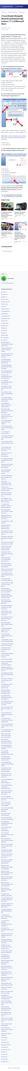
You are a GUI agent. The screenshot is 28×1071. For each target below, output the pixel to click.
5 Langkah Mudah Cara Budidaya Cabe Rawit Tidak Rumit (7, 899)
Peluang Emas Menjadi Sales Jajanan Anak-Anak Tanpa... (6, 792)
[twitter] (8, 195)
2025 (4, 1052)
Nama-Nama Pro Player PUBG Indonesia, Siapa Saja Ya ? (7, 532)
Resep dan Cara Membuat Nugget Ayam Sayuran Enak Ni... (7, 884)
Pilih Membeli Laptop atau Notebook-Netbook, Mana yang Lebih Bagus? (6, 214)
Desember (6, 318)
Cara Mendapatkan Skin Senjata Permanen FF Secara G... (7, 355)
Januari (5, 294)
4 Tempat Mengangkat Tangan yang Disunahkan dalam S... (6, 663)
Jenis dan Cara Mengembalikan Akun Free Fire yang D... (6, 376)
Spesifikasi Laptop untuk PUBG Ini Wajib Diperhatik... (6, 601)
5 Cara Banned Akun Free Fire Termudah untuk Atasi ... (6, 449)
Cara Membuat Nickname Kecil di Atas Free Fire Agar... (6, 382)
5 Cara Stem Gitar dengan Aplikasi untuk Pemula (6, 635)
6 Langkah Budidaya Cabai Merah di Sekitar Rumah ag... (6, 941)
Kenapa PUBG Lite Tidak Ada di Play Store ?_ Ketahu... (7, 584)
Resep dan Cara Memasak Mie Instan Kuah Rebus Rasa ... (6, 1008)
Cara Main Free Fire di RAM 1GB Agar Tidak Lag (6, 388)
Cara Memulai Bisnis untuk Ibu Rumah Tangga (6, 471)
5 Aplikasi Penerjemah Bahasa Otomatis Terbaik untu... (6, 630)
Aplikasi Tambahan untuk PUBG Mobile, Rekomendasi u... (6, 559)
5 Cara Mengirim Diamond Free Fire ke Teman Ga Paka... (6, 405)
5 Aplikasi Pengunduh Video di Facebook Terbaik (6, 349)
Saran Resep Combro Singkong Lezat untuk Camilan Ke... (6, 973)
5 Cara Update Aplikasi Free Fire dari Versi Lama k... (7, 443)
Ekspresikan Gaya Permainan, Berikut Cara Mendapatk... (7, 410)
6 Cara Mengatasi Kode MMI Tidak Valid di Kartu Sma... (7, 674)
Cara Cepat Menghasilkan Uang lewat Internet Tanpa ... (6, 483)
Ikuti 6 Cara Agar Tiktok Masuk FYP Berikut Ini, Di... (7, 708)
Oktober (5, 299)
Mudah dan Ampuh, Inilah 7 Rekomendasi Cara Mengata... (6, 565)
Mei (4, 332)
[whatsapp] (11, 195)
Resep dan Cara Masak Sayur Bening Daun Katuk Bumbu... (7, 861)
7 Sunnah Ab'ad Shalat (6, 659)
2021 (5, 304)
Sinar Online (11, 278)
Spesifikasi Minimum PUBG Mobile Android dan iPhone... (6, 517)
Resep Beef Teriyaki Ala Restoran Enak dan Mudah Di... (7, 979)
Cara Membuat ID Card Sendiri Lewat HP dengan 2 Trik (6, 686)
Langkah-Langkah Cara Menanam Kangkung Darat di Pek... (7, 905)
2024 (5, 335)
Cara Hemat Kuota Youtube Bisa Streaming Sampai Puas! (7, 720)
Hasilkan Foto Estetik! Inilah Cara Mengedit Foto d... (6, 494)
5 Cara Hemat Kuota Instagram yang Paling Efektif (6, 714)
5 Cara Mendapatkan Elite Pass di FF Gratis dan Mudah (6, 367)
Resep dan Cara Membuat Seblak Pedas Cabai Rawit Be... (7, 873)
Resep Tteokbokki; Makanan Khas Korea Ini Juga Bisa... (7, 1029)
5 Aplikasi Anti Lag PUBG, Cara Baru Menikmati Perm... (5, 527)
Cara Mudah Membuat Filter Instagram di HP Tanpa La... (6, 477)
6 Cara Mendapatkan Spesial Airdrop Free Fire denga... (7, 427)
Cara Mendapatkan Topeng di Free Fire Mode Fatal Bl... (6, 361)
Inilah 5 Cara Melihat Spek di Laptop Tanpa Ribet (6, 1002)
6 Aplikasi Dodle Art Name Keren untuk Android (6, 649)
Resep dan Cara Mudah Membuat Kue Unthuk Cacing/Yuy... (7, 878)
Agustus (5, 309)
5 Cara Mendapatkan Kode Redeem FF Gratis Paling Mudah (7, 399)
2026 (4, 1056)
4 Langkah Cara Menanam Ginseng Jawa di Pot (7, 929)
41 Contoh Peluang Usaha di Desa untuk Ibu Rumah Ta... (7, 798)
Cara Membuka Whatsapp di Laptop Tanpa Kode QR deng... (7, 741)
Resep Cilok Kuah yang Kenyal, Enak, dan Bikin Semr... (6, 1019)
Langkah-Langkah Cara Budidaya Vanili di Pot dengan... (7, 935)
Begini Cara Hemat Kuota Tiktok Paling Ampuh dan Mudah (6, 735)
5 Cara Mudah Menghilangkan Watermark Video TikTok (7, 752)
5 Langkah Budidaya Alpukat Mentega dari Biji (6, 911)
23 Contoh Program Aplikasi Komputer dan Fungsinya (7, 233)
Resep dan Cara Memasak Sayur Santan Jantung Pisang (7, 867)
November (5, 301)
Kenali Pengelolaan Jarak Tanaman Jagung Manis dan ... (7, 511)
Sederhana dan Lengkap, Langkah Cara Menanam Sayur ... (7, 488)
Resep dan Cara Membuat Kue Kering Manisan (6, 890)
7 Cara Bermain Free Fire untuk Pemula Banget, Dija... (7, 437)
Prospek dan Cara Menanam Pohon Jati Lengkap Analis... (6, 946)
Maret (4, 297)
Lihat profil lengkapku (7, 283)
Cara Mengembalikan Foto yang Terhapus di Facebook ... (6, 747)
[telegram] (14, 195)
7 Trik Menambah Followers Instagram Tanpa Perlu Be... (6, 758)
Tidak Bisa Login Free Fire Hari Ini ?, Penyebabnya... (6, 454)
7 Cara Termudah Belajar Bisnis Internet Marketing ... (7, 809)
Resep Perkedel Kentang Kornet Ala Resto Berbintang (7, 962)
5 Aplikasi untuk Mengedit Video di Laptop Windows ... (6, 956)
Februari (5, 325)
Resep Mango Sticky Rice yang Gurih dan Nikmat (6, 1014)
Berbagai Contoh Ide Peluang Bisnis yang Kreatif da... (6, 775)
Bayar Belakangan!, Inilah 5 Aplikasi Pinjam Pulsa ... (6, 624)
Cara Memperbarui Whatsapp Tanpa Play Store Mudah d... (6, 697)
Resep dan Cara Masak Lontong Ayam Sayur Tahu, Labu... (7, 855)
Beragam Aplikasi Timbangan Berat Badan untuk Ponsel (7, 344)
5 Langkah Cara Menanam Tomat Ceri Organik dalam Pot (6, 505)
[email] (20, 195)
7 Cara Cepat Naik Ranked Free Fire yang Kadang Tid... (6, 416)
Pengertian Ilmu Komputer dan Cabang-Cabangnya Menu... (7, 997)
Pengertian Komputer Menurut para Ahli (19, 213)
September (6, 311)
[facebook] (5, 195)
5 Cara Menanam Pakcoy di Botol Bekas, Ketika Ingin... (6, 916)
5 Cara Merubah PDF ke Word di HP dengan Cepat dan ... (7, 618)
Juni (4, 1040)
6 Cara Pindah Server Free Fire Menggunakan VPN (7, 393)
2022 (4, 321)
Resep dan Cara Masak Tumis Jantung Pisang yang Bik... (7, 846)
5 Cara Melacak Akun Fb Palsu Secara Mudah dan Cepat (7, 703)
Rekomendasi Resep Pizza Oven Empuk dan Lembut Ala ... (7, 968)
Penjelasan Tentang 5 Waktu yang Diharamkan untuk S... (7, 669)
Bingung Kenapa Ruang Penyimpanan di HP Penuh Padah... (7, 466)
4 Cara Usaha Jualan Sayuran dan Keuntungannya (6, 829)
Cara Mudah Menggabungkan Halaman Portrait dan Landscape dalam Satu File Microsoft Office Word (13, 137)
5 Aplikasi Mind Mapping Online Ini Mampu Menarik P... (7, 655)
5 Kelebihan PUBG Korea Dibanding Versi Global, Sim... (7, 538)
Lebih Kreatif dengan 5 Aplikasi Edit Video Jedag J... (6, 422)
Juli (4, 306)
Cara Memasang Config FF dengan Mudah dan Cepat (7, 460)
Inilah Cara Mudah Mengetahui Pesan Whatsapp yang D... (6, 691)
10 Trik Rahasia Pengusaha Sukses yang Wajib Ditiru (7, 834)
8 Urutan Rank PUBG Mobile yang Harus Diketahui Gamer (6, 548)
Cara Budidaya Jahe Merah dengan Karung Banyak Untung (6, 500)
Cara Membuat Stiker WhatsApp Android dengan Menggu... (6, 769)
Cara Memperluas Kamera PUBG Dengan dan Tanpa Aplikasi (6, 590)
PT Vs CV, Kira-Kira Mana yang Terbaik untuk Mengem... (6, 804)
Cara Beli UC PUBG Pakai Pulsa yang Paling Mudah (7, 553)
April (4, 330)
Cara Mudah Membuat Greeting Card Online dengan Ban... (6, 607)
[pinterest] (17, 195)
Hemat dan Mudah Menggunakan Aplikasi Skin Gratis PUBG (6, 596)
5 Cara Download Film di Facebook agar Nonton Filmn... (7, 725)
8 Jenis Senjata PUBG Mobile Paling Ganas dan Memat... (7, 574)
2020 (4, 292)
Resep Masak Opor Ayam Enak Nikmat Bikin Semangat (7, 840)
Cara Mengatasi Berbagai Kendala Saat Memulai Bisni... (6, 823)
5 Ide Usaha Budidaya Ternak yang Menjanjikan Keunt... (6, 786)
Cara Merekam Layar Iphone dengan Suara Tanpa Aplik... (6, 613)
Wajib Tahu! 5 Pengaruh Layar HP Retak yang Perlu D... (7, 680)
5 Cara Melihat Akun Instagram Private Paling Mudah (7, 764)
